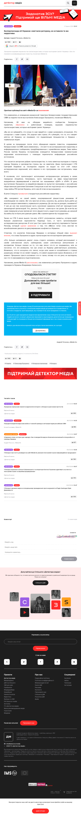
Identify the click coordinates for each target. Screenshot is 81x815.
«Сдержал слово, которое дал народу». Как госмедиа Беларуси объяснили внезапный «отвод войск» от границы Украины (39, 438)
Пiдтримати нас (28, 723)
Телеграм (67, 683)
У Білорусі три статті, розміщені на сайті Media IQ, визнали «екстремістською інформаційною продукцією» (40, 453)
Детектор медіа (9, 678)
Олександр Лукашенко (22, 363)
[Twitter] (22, 59)
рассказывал (32, 262)
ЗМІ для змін (8, 685)
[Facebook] (17, 59)
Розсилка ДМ (40, 697)
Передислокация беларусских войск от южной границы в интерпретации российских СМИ (35, 424)
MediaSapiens (9, 680)
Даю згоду (40, 811)
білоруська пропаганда (40, 363)
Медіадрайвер (9, 690)
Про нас (39, 674)
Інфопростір (8, 26)
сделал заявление (28, 226)
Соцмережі (69, 674)
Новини (17, 404)
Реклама (38, 687)
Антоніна (7, 704)
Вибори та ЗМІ (9, 699)
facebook (67, 678)
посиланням (43, 110)
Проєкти (8, 674)
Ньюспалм (7, 711)
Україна (8, 363)
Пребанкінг (8, 687)
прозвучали (23, 194)
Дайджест (17, 26)
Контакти (38, 690)
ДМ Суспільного (9, 683)
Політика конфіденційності (44, 680)
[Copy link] (27, 59)
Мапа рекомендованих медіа (14, 708)
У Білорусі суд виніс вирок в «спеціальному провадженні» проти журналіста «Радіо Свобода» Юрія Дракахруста (37, 489)
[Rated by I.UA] (49, 785)
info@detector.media (13, 744)
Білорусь (54, 363)
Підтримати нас (40, 692)
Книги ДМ (38, 685)
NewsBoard (8, 692)
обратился (20, 125)
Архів (37, 699)
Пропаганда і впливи (11, 434)
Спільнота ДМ (40, 583)
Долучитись (40, 330)
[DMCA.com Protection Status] (32, 785)
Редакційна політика (42, 678)
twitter (66, 680)
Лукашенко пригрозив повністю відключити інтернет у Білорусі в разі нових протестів (33, 407)
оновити (73, 533)
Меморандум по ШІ (42, 683)
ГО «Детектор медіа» (11, 706)
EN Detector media (10, 701)
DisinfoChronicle (9, 694)
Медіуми (7, 713)
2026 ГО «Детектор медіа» (15, 746)
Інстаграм (68, 685)
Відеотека (7, 697)
